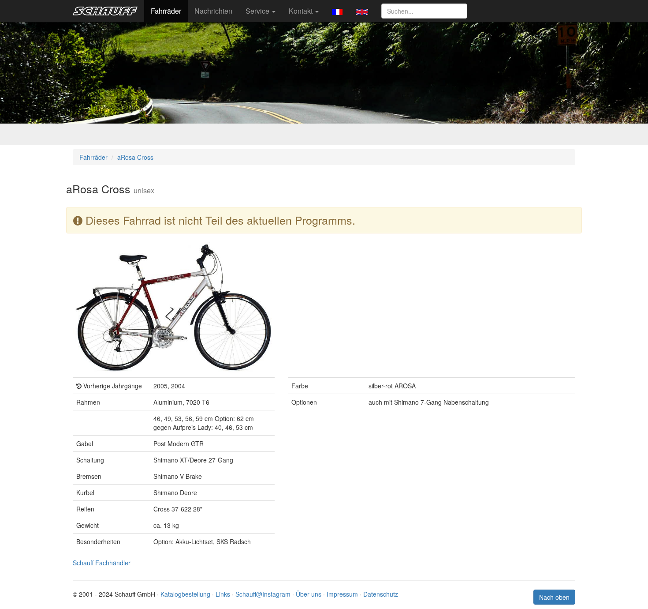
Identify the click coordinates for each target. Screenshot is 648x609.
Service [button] (258, 11)
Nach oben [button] (554, 597)
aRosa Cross (135, 157)
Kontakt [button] (301, 11)
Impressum (342, 594)
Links (223, 594)
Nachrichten (213, 11)
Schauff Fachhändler (101, 562)
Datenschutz (380, 594)
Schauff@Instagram (262, 594)
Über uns (308, 594)
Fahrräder (166, 11)
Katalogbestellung (185, 594)
